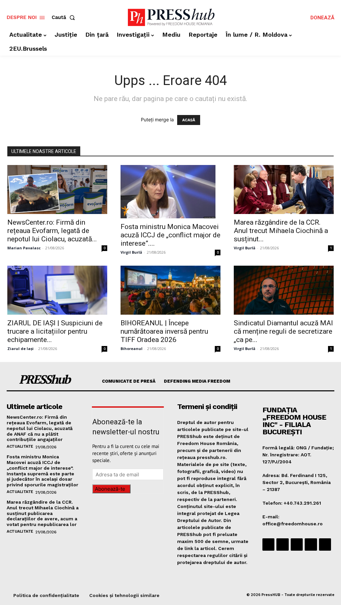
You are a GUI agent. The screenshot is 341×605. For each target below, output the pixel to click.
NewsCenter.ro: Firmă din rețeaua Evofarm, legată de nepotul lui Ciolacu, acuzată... (52, 230)
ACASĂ (188, 120)
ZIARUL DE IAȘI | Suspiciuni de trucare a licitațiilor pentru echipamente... (55, 331)
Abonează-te (110, 489)
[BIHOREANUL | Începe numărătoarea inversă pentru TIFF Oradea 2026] (170, 290)
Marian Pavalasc (24, 247)
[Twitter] (311, 544)
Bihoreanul (132, 348)
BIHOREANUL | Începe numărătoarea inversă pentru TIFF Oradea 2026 (164, 331)
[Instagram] (282, 544)
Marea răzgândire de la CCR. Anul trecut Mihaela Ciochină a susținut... (281, 230)
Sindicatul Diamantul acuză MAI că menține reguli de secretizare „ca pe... (283, 331)
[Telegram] (297, 544)
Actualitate (20, 446)
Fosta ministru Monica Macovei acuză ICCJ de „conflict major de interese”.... (170, 235)
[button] (65, 17)
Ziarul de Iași (20, 348)
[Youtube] (325, 544)
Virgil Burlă (131, 252)
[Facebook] (268, 544)
